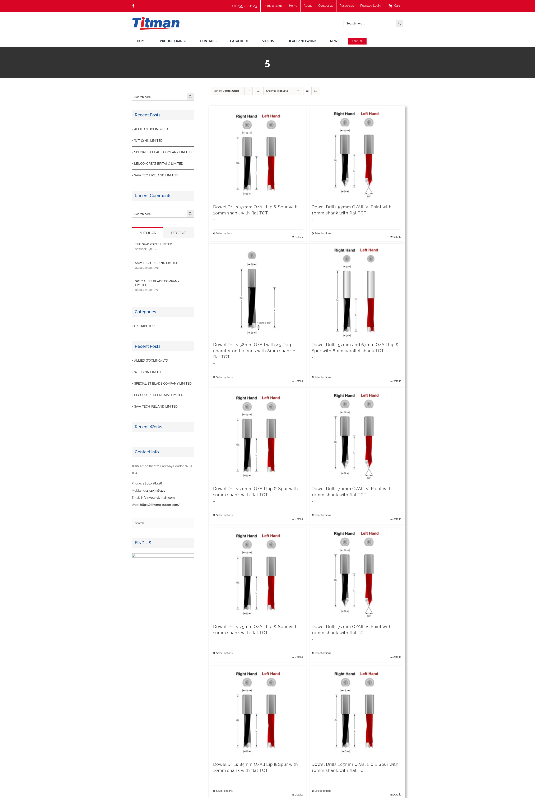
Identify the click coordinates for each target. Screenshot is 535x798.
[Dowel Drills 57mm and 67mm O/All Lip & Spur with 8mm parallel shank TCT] (356, 293)
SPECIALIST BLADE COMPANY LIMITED (163, 152)
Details (299, 237)
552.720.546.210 (154, 490)
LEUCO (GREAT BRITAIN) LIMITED (158, 164)
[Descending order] (258, 91)
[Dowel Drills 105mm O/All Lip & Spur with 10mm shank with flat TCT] (356, 713)
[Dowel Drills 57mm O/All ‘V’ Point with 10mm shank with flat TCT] (356, 155)
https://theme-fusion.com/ (160, 505)
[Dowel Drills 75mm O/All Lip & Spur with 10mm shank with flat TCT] (258, 575)
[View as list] (316, 91)
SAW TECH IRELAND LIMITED (156, 175)
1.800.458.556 (152, 483)
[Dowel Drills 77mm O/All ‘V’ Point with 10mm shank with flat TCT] (356, 575)
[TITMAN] (156, 18)
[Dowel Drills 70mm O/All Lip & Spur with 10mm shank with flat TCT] (258, 437)
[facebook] (133, 6)
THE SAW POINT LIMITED (153, 244)
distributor (144, 326)
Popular (147, 233)
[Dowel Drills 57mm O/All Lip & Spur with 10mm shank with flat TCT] (258, 155)
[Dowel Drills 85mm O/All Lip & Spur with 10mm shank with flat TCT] (258, 713)
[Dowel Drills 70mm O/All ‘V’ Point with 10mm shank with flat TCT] (356, 437)
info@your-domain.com (158, 498)
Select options (224, 233)
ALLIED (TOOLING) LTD (151, 129)
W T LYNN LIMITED (148, 141)
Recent (178, 233)
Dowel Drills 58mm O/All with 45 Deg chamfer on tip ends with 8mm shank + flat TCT (254, 350)
